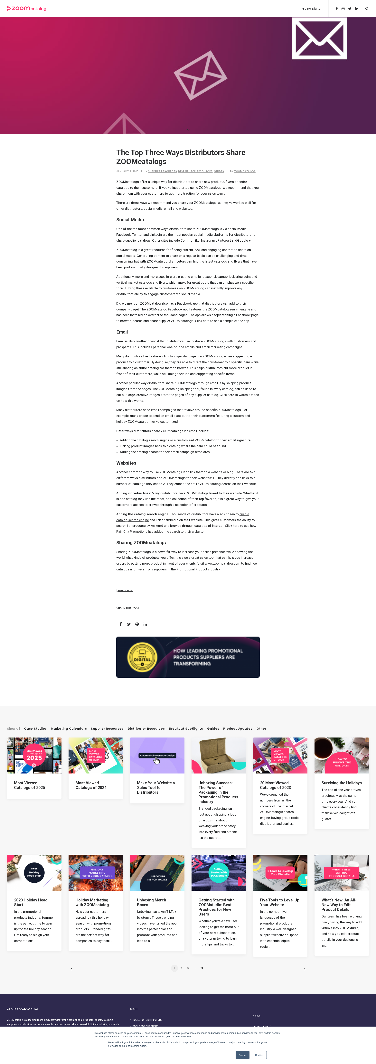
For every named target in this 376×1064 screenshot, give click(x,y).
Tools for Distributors (147, 1020)
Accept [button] (242, 1055)
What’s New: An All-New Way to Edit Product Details (339, 905)
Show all (13, 728)
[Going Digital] (188, 657)
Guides (219, 171)
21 (201, 968)
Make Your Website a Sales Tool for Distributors (156, 788)
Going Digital (311, 9)
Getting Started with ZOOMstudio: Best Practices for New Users (217, 907)
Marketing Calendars (69, 728)
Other (261, 728)
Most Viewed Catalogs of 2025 (29, 785)
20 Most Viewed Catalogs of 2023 (275, 785)
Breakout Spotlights (186, 728)
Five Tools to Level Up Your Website (279, 902)
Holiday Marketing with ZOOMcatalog (92, 902)
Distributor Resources (195, 171)
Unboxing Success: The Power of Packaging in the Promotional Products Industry (218, 792)
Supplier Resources (162, 171)
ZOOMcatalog (245, 171)
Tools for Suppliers (145, 1026)
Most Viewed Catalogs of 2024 (91, 785)
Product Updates (237, 728)
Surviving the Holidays (342, 783)
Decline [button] (259, 1055)
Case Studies (35, 728)
